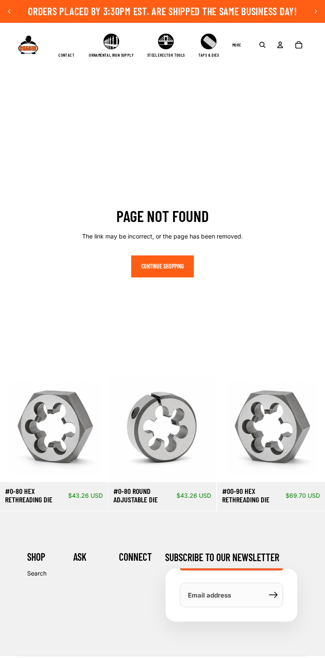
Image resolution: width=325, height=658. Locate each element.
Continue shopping (162, 266)
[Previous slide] (9, 11)
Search (37, 573)
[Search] (262, 45)
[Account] (280, 45)
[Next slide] (315, 11)
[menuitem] (236, 45)
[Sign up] (273, 595)
